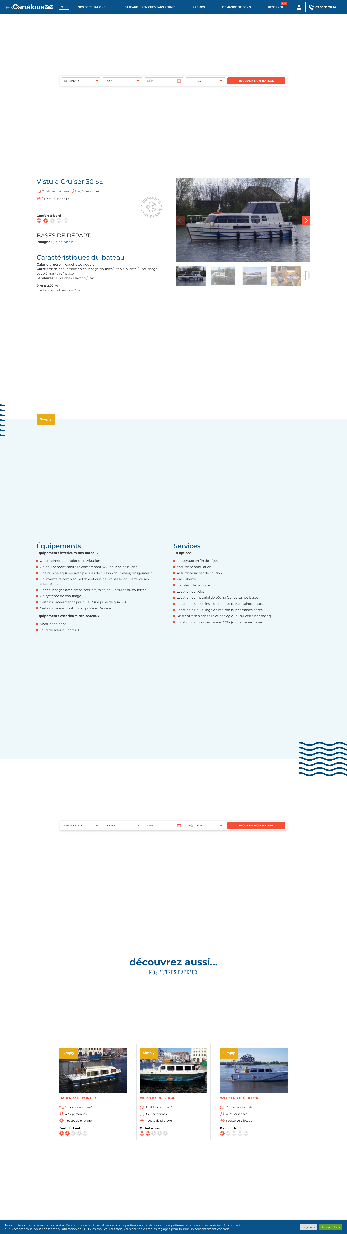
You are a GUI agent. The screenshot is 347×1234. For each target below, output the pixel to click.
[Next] (306, 220)
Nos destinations (91, 7)
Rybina (56, 242)
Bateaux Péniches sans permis (150, 7)
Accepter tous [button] (331, 1227)
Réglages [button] (309, 1227)
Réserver (275, 7)
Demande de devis (236, 7)
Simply (45, 419)
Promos (199, 7)
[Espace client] (299, 7)
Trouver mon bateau (257, 80)
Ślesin (68, 242)
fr (61, 7)
